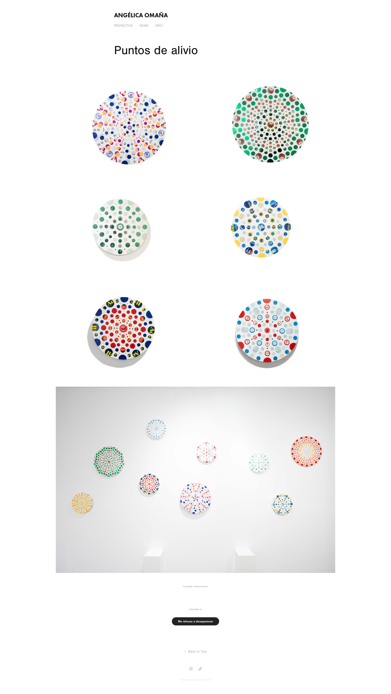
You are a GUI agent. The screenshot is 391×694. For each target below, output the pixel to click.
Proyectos (123, 25)
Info (159, 25)
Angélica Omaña (141, 15)
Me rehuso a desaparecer (195, 621)
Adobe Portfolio (202, 679)
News (143, 25)
